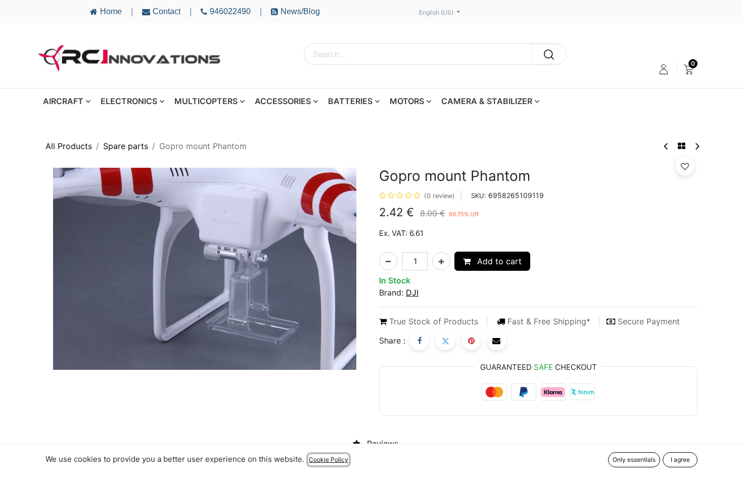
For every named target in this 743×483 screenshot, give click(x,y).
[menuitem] (689, 69)
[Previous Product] (666, 146)
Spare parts (125, 146)
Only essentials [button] (634, 459)
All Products (68, 146)
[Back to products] (681, 146)
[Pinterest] (471, 340)
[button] (685, 166)
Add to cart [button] (498, 261)
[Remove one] (388, 261)
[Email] (496, 340)
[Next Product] (696, 146)
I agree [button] (680, 459)
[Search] (549, 54)
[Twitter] (445, 340)
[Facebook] (419, 340)
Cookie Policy (328, 459)
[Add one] (441, 261)
